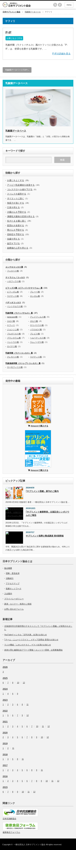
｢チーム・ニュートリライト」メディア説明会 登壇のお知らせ (31, 640)
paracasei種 (12, 317)
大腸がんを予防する (16, 212)
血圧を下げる (13, 243)
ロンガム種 (35, 296)
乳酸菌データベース (33, 12)
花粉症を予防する (15, 234)
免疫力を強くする (15, 203)
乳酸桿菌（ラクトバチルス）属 (19, 313)
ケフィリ (11, 325)
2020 (5, 732)
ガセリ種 (34, 321)
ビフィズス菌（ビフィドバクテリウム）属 (23, 288)
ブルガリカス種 (14, 334)
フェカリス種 (13, 271)
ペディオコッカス (13, 302)
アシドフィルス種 (38, 317)
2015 (5, 787)
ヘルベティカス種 (38, 338)
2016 (5, 776)
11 (27, 705)
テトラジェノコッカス (15, 277)
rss (55, 5)
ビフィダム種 (13, 292)
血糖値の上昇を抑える (17, 248)
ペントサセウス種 (15, 306)
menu (69, 5)
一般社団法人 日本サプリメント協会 (29, 844)
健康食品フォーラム (11, 832)
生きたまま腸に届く (16, 221)
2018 (5, 754)
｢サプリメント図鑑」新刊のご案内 (42, 491)
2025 (5, 678)
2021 (5, 721)
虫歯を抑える (13, 239)
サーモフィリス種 (15, 367)
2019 (5, 743)
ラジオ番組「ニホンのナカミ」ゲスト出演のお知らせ (27, 645)
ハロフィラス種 (14, 281)
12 (24, 683)
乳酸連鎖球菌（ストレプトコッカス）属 (22, 363)
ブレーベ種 (35, 292)
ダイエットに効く (15, 198)
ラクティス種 (13, 296)
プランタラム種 (14, 338)
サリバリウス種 (37, 325)
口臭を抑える (13, 207)
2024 (5, 689)
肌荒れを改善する (15, 225)
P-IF (8, 32)
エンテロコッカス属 (14, 267)
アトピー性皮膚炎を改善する (21, 185)
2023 (5, 700)
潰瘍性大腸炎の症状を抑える (21, 216)
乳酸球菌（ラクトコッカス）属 (19, 353)
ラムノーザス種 (37, 342)
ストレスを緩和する (16, 194)
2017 (5, 765)
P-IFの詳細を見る (61, 53)
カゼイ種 (11, 321)
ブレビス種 (35, 334)
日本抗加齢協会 (9, 818)
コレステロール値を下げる (20, 189)
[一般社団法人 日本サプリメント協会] (22, 4)
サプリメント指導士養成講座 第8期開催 (45, 536)
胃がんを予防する (15, 230)
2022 (5, 711)
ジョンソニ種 (13, 329)
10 (37, 726)
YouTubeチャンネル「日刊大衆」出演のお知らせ (25, 635)
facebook (60, 5)
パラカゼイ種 (36, 329)
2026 (5, 667)
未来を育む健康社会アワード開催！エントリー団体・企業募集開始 (33, 650)
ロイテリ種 (12, 346)
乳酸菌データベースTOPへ (17, 70)
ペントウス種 (13, 342)
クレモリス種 (13, 357)
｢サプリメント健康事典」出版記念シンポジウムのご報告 (47, 513)
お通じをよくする (14, 38)
